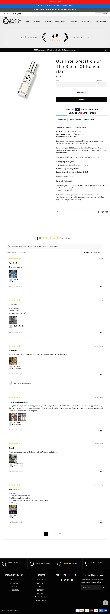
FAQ (40, 586)
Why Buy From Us (75, 119)
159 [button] (60, 533)
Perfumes (48, 21)
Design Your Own (100, 21)
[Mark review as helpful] (100, 286)
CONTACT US (14, 590)
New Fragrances (60, 21)
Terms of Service (40, 597)
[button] (72, 238)
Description (62, 119)
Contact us (73, 21)
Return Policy (89, 119)
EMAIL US (40, 593)
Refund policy (41, 600)
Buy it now (81, 99)
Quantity (100, 80)
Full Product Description (65, 176)
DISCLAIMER (41, 580)
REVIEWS (14, 580)
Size (57, 80)
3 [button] (53, 533)
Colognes (37, 21)
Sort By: (87, 252)
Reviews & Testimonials (64, 181)
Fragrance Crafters (12, 610)
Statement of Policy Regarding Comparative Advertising (80, 198)
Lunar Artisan (85, 21)
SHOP (28, 21)
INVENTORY (40, 583)
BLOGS (14, 586)
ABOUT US (14, 583)
